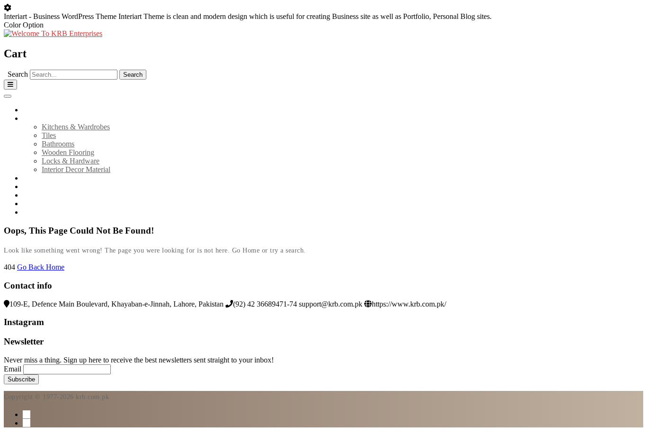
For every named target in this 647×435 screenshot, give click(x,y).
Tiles (49, 135)
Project (33, 195)
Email (12, 369)
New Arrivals (43, 178)
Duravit (34, 186)
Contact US (40, 203)
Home (32, 110)
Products (36, 118)
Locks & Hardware (70, 161)
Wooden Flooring (68, 152)
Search (18, 74)
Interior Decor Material (76, 169)
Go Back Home (40, 267)
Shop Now (39, 212)
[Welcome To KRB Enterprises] (53, 33)
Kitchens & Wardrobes (76, 127)
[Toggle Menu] (7, 96)
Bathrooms (58, 144)
